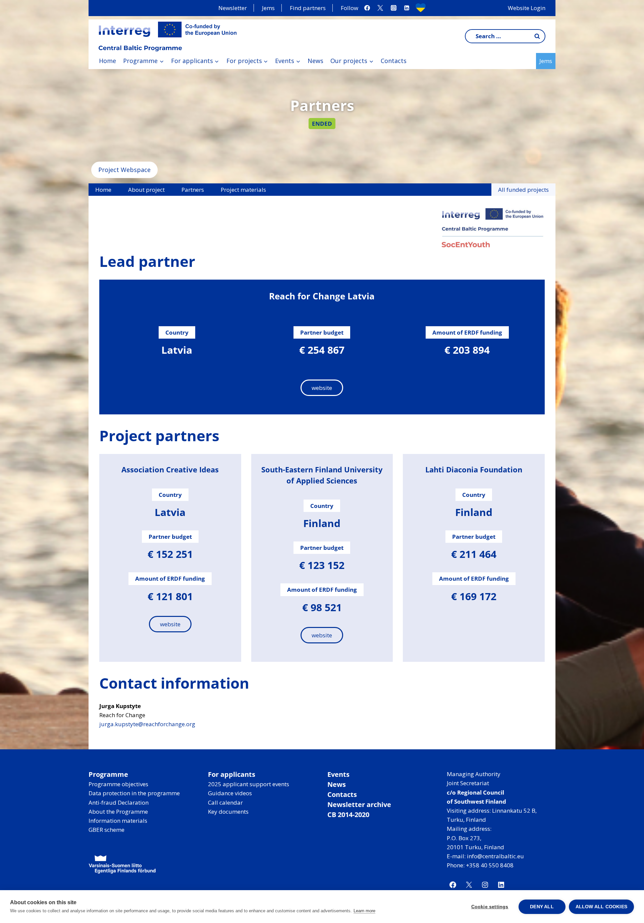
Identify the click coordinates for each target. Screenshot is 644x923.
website (322, 388)
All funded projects (523, 189)
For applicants (231, 774)
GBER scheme (106, 829)
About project (146, 189)
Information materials (118, 820)
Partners (192, 189)
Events (338, 774)
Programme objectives (118, 784)
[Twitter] (380, 8)
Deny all (542, 906)
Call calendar (225, 802)
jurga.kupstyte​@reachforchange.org (147, 724)
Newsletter (232, 8)
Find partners (308, 8)
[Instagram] (393, 8)
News (315, 61)
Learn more (364, 910)
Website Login (526, 8)
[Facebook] (367, 8)
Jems (268, 8)
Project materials (243, 189)
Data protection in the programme (134, 793)
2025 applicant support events (248, 784)
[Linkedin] (406, 8)
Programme (108, 774)
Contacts (394, 61)
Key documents (228, 811)
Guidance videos (230, 793)
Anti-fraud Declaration (119, 802)
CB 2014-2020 (348, 814)
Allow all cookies (601, 906)
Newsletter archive (359, 804)
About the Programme (118, 811)
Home (107, 61)
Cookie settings (489, 906)
